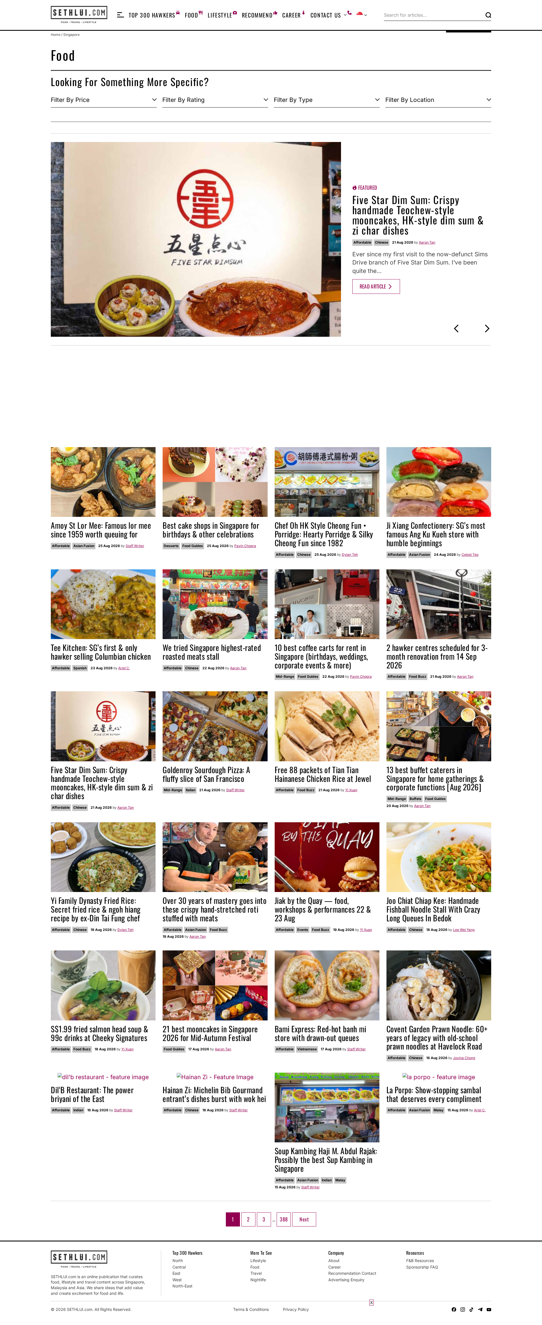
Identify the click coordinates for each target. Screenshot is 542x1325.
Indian (78, 1110)
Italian (190, 790)
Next (304, 1219)
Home (55, 34)
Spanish (80, 668)
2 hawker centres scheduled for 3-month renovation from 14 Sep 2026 (437, 656)
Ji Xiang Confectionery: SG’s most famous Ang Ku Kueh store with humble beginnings (435, 533)
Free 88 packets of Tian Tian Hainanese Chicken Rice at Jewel (323, 774)
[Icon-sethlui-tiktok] (471, 1309)
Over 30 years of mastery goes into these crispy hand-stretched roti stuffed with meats (214, 909)
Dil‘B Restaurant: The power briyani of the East (92, 1094)
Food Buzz (417, 676)
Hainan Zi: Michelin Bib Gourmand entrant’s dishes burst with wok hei (214, 1094)
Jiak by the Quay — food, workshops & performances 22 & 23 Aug (323, 909)
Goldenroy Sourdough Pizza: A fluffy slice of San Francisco (206, 774)
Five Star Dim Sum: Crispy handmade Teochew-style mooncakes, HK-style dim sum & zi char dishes (418, 214)
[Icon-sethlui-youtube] (489, 1309)
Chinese (381, 242)
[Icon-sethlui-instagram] (462, 1309)
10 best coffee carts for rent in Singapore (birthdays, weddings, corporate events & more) (321, 656)
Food (191, 15)
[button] (456, 329)
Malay (340, 1180)
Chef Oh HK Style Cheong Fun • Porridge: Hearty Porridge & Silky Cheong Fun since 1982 (324, 533)
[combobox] (433, 15)
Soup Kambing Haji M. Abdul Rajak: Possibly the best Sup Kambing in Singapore (326, 1159)
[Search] (488, 15)
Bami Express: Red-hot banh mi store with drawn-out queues (320, 1033)
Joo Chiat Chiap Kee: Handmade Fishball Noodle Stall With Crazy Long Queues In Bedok (433, 909)
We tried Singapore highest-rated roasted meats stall (212, 652)
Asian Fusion (83, 546)
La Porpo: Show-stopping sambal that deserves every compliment (434, 1094)
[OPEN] (120, 15)
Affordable (362, 242)
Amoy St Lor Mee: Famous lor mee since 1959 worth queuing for (101, 529)
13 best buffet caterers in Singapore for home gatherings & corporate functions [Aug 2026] (435, 778)
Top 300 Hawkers (152, 15)
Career (291, 15)
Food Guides (192, 546)
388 (284, 1217)
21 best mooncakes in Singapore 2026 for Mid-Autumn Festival (210, 1033)
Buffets (415, 799)
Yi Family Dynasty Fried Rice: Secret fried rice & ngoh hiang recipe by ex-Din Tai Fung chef (96, 909)
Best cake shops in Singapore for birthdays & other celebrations (211, 529)
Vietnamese (307, 1049)
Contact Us (326, 15)
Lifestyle (220, 15)
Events (302, 930)
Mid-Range (285, 676)
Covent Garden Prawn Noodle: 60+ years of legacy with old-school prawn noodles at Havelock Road (437, 1037)
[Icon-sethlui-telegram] (480, 1309)
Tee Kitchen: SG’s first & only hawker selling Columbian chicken (101, 652)
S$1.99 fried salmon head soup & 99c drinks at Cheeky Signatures (99, 1033)
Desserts (171, 546)
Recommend (257, 15)
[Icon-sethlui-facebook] (454, 1309)
